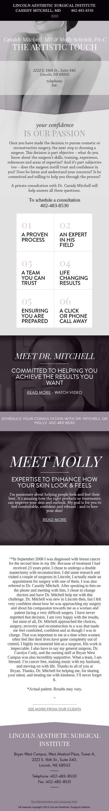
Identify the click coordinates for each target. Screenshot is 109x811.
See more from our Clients (54, 709)
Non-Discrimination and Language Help (54, 801)
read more (39, 392)
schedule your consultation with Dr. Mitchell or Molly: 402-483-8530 (54, 421)
